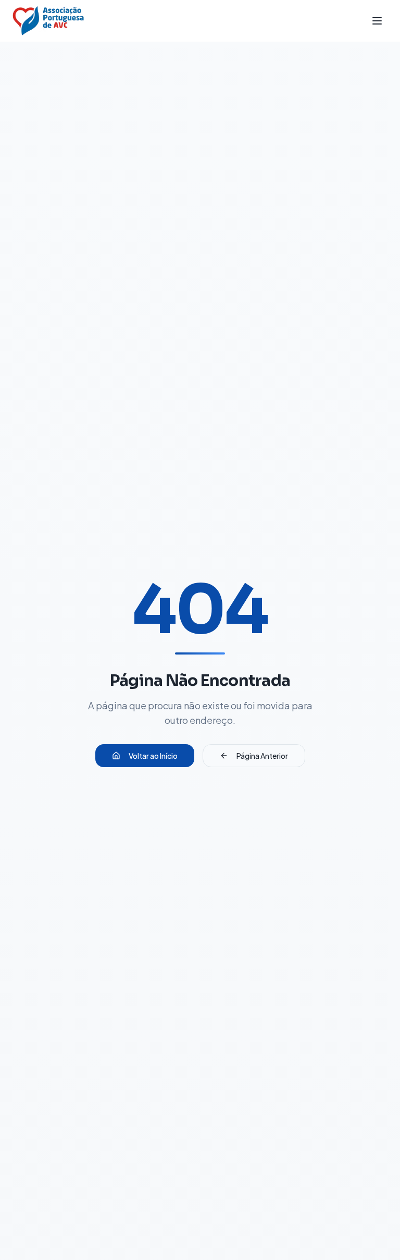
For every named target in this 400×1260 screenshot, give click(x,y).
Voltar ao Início (153, 755)
